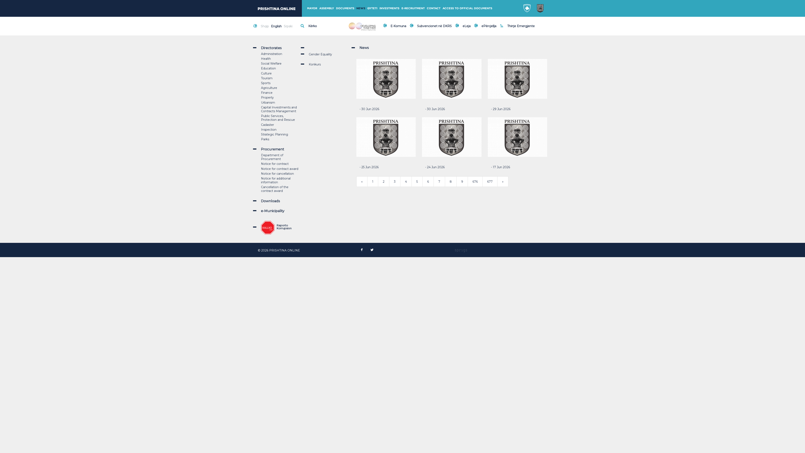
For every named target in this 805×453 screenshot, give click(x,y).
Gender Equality (320, 54)
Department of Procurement (272, 157)
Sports (265, 83)
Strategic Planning (274, 134)
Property (267, 97)
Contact (433, 8)
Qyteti (372, 8)
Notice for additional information (276, 180)
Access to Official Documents (467, 8)
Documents (345, 8)
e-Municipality (272, 211)
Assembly (326, 8)
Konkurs (315, 64)
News (360, 8)
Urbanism (268, 102)
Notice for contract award (279, 169)
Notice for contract (275, 164)
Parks (265, 139)
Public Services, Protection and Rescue (278, 118)
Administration (271, 54)
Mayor (312, 8)
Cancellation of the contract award (274, 189)
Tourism (267, 78)
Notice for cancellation (277, 174)
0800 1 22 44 (517, 28)
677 (490, 182)
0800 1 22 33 (517, 23)
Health (266, 59)
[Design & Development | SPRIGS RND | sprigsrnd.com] (461, 250)
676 (475, 182)
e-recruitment (413, 8)
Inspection (269, 129)
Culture (266, 73)
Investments (389, 8)
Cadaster (267, 125)
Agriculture (269, 88)
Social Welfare (271, 63)
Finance (267, 93)
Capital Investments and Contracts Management (279, 109)
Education (268, 68)
